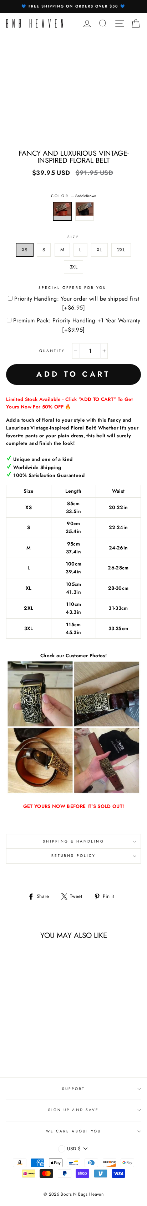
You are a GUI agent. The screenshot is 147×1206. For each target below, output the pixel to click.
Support (73, 1088)
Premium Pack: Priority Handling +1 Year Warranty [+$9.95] (76, 325)
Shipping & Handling (73, 841)
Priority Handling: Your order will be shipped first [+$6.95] (76, 303)
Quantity (52, 350)
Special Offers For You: (73, 287)
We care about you (73, 1131)
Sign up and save (73, 1109)
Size (73, 237)
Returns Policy (73, 855)
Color (73, 196)
